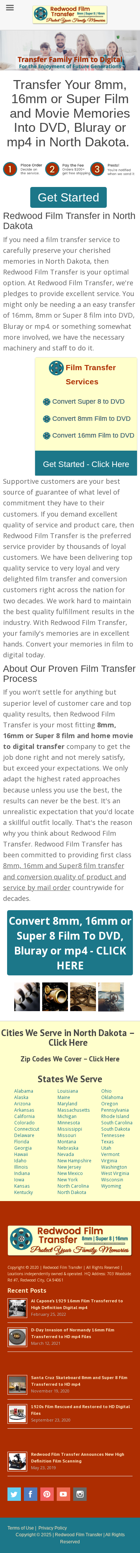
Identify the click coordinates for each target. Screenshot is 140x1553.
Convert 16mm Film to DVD (93, 435)
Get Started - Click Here (86, 464)
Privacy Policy (52, 1528)
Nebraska (67, 1148)
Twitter (14, 1494)
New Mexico (70, 1173)
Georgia (23, 1148)
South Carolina (117, 1122)
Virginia (109, 1160)
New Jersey (69, 1167)
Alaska (21, 1097)
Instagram (80, 1494)
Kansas (22, 1186)
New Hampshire (74, 1160)
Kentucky (23, 1192)
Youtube (63, 1494)
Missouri (66, 1135)
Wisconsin (112, 1179)
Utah (106, 1148)
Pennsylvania (115, 1110)
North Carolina (73, 1186)
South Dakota (115, 1129)
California (24, 1116)
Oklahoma (112, 1097)
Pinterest (47, 1494)
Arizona (22, 1103)
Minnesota (68, 1122)
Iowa (19, 1179)
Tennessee (113, 1135)
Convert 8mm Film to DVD (91, 418)
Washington (114, 1167)
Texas (107, 1141)
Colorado (24, 1122)
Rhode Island (115, 1116)
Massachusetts (73, 1110)
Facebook (30, 1494)
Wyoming (111, 1186)
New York (67, 1179)
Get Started (68, 197)
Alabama (23, 1091)
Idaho (20, 1160)
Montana (66, 1141)
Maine (63, 1097)
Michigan (67, 1116)
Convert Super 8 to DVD (88, 401)
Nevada (65, 1154)
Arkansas (24, 1110)
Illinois (21, 1167)
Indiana (22, 1173)
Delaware (24, 1135)
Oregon (109, 1103)
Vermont (110, 1154)
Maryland (67, 1103)
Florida (21, 1141)
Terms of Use (20, 1528)
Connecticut (26, 1129)
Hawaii (21, 1154)
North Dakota (71, 1192)
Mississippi (69, 1129)
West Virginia (115, 1173)
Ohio (106, 1091)
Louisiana (67, 1091)
